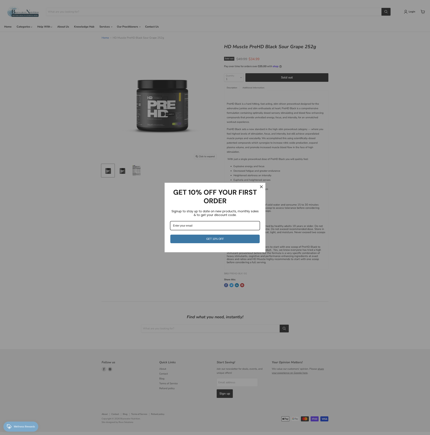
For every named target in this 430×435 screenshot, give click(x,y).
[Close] (261, 187)
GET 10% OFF (215, 238)
